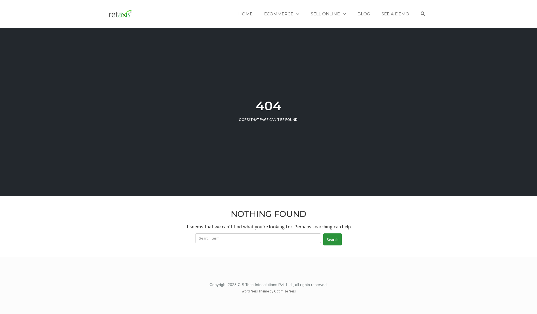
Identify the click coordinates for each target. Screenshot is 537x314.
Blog (363, 14)
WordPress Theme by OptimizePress (269, 291)
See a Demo (395, 14)
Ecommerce (278, 14)
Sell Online (325, 14)
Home (245, 14)
